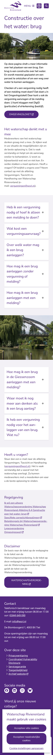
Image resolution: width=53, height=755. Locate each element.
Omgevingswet (12, 532)
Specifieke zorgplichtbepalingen (21, 517)
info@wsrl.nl (19, 621)
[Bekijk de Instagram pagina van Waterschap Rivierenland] (22, 690)
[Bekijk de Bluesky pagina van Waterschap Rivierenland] (30, 690)
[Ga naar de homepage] (13, 6)
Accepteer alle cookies (26, 728)
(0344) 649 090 (17, 615)
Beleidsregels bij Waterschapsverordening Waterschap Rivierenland (25, 523)
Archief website (17, 673)
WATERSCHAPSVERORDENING (26, 582)
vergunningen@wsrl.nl (22, 186)
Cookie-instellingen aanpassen (26, 748)
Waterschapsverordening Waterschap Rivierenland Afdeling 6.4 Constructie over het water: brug (25, 510)
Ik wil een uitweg (13, 503)
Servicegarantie (17, 666)
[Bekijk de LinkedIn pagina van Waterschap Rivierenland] (14, 690)
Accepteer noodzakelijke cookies (26, 738)
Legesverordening (14, 528)
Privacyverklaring (18, 655)
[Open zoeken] (46, 5)
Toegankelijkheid (18, 670)
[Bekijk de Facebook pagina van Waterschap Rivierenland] (6, 690)
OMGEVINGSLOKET (20, 114)
